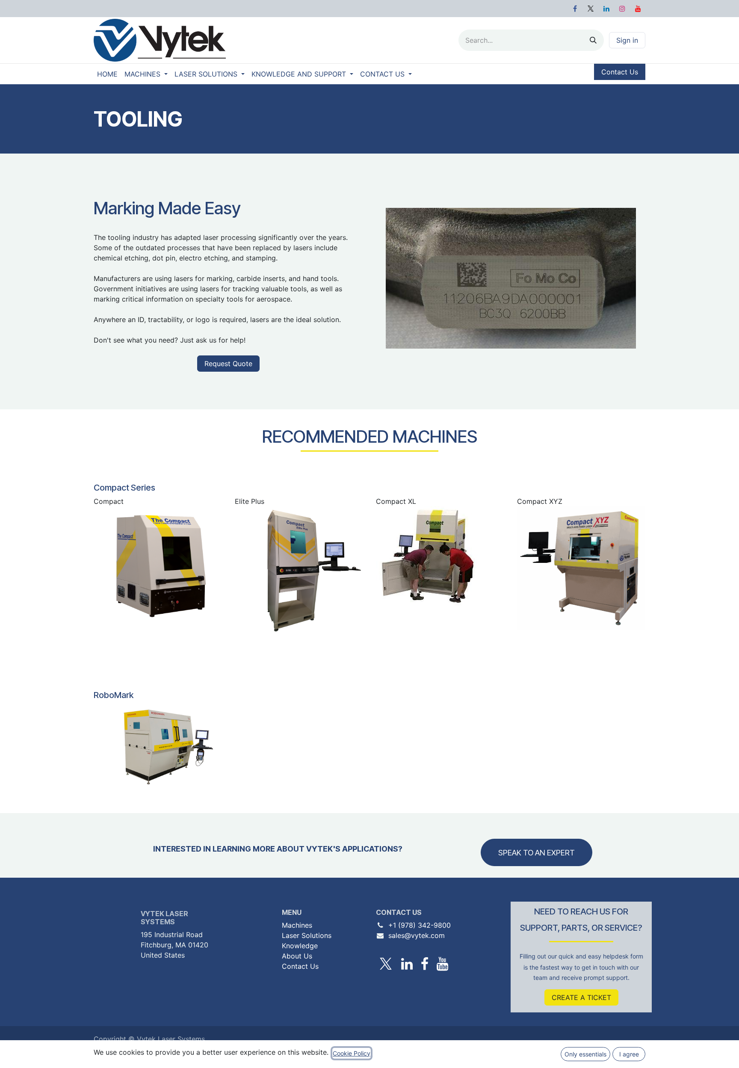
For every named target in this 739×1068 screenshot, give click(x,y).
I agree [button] (629, 1054)
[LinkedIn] (606, 8)
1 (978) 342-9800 (422, 925)
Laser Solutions (306, 935)
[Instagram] (622, 8)
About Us (297, 956)
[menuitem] (107, 74)
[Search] (593, 40)
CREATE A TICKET (581, 997)
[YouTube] (638, 8)
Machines (297, 925)
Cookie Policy (351, 1053)
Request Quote (228, 363)
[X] (590, 8)
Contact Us (619, 72)
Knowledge (300, 945)
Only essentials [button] (585, 1054)
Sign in (627, 40)
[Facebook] (575, 8)
